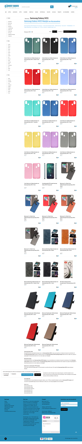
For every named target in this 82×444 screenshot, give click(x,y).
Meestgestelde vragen (8, 406)
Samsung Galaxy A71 (28, 390)
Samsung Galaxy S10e (28, 387)
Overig (72, 12)
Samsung (15, 12)
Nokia (36, 12)
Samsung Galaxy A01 (28, 392)
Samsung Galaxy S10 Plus (29, 388)
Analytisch (14, 373)
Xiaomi (48, 12)
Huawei (25, 12)
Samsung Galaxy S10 (28, 385)
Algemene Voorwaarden (9, 405)
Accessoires (66, 12)
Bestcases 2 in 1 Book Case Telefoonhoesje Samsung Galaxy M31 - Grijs (32, 250)
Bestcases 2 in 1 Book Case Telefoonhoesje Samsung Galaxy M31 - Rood (49, 218)
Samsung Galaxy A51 (28, 391)
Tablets (59, 12)
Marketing (6, 375)
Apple (9, 12)
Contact (6, 402)
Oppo (20, 12)
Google (54, 12)
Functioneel (6, 373)
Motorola (42, 12)
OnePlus (31, 12)
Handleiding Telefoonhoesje (10, 411)
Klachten (6, 409)
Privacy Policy (7, 404)
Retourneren (7, 408)
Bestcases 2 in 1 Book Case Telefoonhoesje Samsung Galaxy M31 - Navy (32, 218)
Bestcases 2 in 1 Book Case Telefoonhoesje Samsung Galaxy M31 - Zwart (67, 185)
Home (5, 401)
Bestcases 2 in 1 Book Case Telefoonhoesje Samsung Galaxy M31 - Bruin (67, 218)
